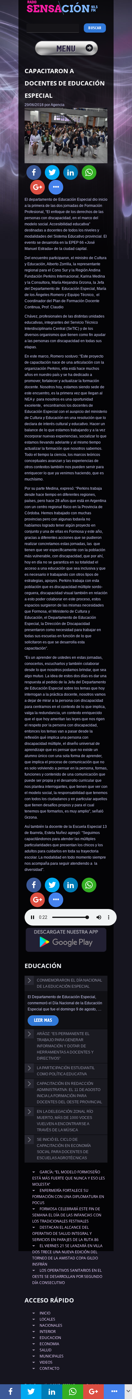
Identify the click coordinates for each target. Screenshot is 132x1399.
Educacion (50, 1337)
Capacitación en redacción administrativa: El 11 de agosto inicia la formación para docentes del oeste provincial (69, 1092)
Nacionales (51, 1325)
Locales (47, 1319)
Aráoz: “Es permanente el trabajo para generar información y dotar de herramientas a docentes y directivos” (65, 1046)
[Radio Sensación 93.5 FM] (66, 7)
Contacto (49, 1368)
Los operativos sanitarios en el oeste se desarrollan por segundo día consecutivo (67, 1276)
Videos (46, 1362)
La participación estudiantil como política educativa (66, 1071)
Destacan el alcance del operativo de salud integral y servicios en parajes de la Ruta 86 (65, 1233)
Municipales (52, 1356)
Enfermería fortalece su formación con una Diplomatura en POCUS (68, 1196)
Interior (48, 1331)
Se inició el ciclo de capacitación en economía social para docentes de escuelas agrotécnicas (64, 1148)
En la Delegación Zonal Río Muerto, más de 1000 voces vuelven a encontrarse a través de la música (65, 1120)
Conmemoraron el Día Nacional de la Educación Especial (69, 983)
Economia (49, 1343)
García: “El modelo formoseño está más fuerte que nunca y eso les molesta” (68, 1178)
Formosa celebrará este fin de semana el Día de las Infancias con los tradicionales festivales (66, 1215)
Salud (46, 1350)
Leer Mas (43, 1020)
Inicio (45, 1313)
